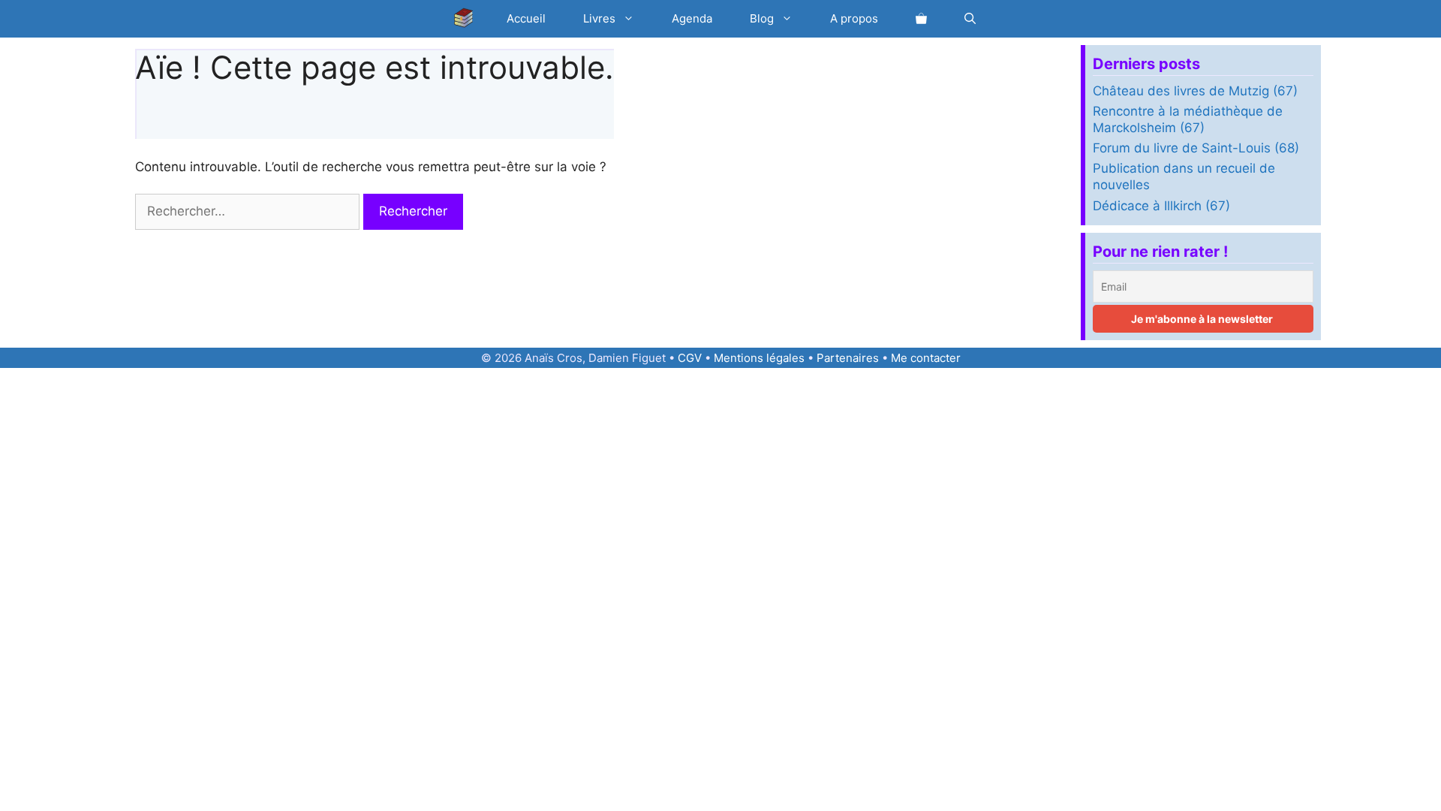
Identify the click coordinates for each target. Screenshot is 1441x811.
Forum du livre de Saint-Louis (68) (1196, 147)
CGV (690, 358)
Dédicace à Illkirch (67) (1161, 205)
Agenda (692, 18)
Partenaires (848, 358)
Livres (599, 18)
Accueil (526, 18)
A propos (854, 18)
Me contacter (926, 358)
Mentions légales (759, 358)
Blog (762, 18)
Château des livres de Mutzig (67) (1195, 90)
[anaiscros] (467, 19)
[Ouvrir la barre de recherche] (970, 19)
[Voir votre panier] (921, 19)
